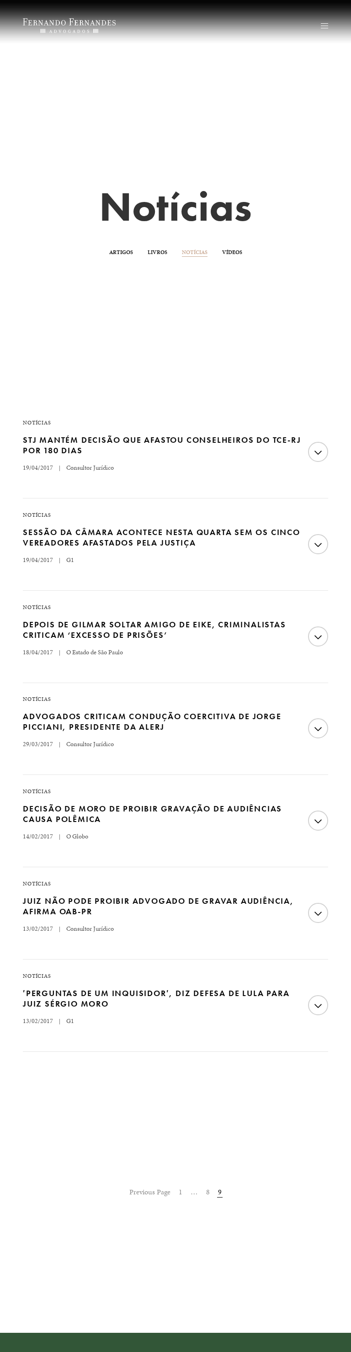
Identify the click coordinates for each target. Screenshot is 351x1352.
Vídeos (232, 252)
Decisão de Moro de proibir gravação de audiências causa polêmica (152, 813)
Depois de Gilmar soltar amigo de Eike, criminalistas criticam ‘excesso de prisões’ (154, 629)
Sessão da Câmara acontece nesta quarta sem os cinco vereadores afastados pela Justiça (161, 537)
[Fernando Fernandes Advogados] (69, 25)
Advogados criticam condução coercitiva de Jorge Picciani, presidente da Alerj (152, 721)
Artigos (121, 252)
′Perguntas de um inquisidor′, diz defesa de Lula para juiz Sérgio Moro (156, 998)
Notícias (194, 252)
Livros (157, 252)
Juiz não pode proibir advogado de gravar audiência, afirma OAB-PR (158, 906)
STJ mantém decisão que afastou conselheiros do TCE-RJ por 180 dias (162, 445)
